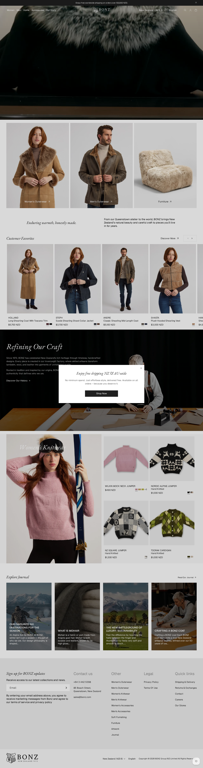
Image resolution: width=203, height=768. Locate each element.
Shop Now (101, 393)
